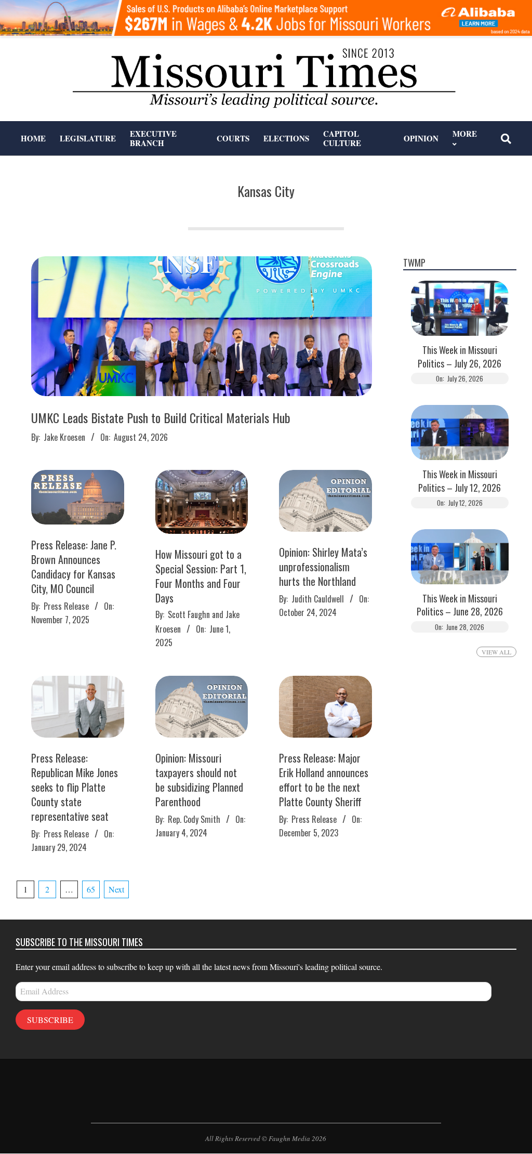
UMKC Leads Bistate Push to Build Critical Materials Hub (160, 417)
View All (496, 652)
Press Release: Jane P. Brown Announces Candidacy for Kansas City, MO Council (73, 566)
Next (116, 889)
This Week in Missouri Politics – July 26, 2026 (459, 357)
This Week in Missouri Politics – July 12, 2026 (459, 481)
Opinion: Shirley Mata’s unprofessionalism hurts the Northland (323, 566)
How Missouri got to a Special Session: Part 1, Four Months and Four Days (200, 576)
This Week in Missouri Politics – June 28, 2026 (460, 605)
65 (91, 889)
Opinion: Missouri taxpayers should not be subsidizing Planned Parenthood (199, 779)
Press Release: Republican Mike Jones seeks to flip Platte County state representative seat (74, 787)
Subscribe (50, 1019)
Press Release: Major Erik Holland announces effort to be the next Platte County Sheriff (323, 779)
